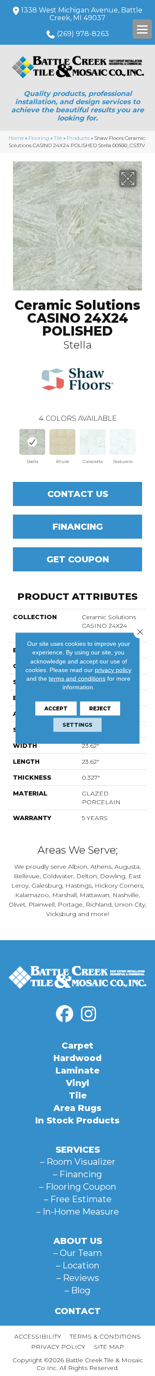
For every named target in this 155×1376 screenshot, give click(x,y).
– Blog (77, 1290)
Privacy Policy (58, 1347)
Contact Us (77, 494)
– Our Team (77, 1253)
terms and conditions (77, 678)
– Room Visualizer (77, 1162)
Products (78, 138)
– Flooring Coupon (77, 1187)
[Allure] (62, 442)
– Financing (77, 1174)
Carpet (77, 1045)
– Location (77, 1265)
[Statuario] (123, 442)
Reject (100, 708)
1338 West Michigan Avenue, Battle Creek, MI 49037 (82, 14)
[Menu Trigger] (142, 29)
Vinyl (77, 1083)
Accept (56, 708)
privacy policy (113, 669)
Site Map (109, 1347)
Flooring (38, 138)
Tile (58, 138)
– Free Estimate (78, 1199)
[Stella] (32, 442)
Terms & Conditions (105, 1336)
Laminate (77, 1070)
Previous (12, 443)
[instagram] (88, 1014)
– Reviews (77, 1278)
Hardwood (77, 1058)
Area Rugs (77, 1108)
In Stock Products (77, 1120)
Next (142, 443)
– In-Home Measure (77, 1211)
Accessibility (37, 1336)
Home (16, 138)
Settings (77, 724)
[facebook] (64, 1014)
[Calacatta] (93, 442)
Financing (78, 526)
